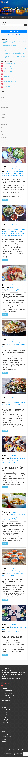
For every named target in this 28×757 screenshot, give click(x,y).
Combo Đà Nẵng (6, 736)
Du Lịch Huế (5, 715)
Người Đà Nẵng (4, 124)
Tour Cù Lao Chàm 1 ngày (9, 79)
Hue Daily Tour (6, 720)
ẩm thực (9, 631)
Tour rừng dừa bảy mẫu (9, 84)
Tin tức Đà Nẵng (6, 703)
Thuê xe (2, 134)
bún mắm (20, 290)
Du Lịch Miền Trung (7, 710)
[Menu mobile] (26, 3)
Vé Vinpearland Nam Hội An (10, 81)
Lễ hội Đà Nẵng (6, 700)
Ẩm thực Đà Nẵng (4, 94)
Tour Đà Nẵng (4, 137)
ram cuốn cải (5, 235)
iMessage (10, 34)
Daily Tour (4, 717)
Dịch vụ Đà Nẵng (4, 107)
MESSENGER (14, 31)
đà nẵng (14, 631)
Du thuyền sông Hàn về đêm (10, 66)
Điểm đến (3, 114)
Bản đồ (4, 739)
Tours (3, 731)
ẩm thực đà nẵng (12, 171)
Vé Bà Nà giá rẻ (7, 76)
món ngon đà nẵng (11, 173)
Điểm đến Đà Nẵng (7, 690)
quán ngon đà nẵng (14, 404)
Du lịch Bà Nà (4, 110)
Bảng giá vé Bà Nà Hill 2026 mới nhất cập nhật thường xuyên (14, 42)
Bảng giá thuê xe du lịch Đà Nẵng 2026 (14, 53)
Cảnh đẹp (3, 100)
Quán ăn (3, 127)
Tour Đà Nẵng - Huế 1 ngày (9, 73)
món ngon (20, 402)
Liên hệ (4, 741)
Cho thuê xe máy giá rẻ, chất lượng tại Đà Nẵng (14, 57)
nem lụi (23, 233)
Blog (3, 729)
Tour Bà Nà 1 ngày (8, 71)
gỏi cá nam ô (5, 233)
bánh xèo (20, 229)
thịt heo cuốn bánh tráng (12, 175)
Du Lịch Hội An (6, 712)
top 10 (21, 175)
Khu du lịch (3, 117)
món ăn (13, 575)
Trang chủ (4, 17)
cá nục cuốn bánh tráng (17, 231)
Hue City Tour (5, 722)
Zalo (18, 34)
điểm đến (7, 575)
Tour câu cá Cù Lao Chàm (9, 86)
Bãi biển (2, 97)
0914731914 (6, 683)
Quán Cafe (3, 131)
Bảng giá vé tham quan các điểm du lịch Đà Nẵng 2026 (15, 49)
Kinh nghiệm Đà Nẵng (8, 695)
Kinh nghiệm (3, 120)
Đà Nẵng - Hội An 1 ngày (9, 68)
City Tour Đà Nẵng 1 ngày (9, 63)
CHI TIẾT (5, 199)
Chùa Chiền (3, 104)
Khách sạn (5, 734)
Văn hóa (2, 141)
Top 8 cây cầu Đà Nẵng (9, 45)
